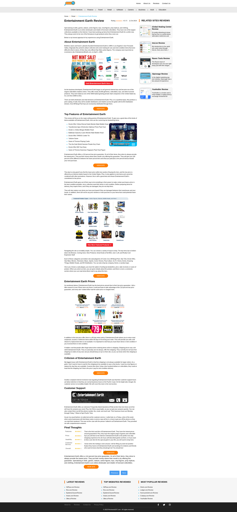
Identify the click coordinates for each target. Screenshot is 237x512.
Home (138, 3)
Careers (131, 10)
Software (119, 10)
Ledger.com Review (146, 490)
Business (142, 10)
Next (124, 473)
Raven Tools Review (161, 58)
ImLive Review (158, 43)
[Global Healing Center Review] (145, 31)
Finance (90, 10)
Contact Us (166, 3)
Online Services (76, 10)
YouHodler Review (160, 89)
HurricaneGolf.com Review (149, 493)
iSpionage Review (160, 74)
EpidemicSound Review (74, 493)
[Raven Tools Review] (145, 62)
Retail (109, 10)
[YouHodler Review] (145, 93)
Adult (152, 10)
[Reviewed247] (69, 3)
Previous (114, 473)
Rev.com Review (71, 490)
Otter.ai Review (71, 498)
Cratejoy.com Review (147, 496)
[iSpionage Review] (145, 78)
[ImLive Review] (145, 47)
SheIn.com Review (146, 487)
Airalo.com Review (72, 496)
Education (162, 10)
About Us (146, 3)
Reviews (156, 3)
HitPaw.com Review (72, 487)
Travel (100, 10)
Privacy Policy (98, 505)
